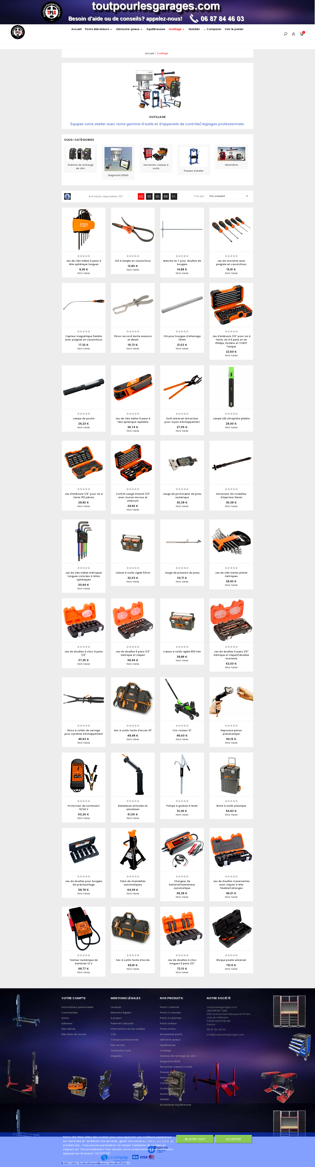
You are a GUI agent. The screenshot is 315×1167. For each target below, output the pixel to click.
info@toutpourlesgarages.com (225, 1034)
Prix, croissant (229, 196)
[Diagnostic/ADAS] (118, 159)
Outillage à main (170, 1088)
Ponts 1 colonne (169, 1007)
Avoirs (65, 1018)
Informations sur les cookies (128, 1029)
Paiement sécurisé (122, 1023)
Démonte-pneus (170, 1039)
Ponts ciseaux (168, 1023)
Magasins (116, 1056)
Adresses (67, 1023)
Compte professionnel (124, 1039)
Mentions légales (121, 1012)
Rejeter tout (195, 1139)
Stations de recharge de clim (81, 166)
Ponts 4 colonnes (170, 1018)
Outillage (165, 1050)
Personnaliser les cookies (115, 1162)
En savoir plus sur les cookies (81, 1162)
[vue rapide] (178, 405)
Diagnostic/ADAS (118, 175)
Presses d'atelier (194, 170)
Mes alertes (69, 1029)
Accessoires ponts (171, 1034)
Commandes (70, 1012)
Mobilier (164, 1099)
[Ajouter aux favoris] (193, 405)
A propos (116, 1018)
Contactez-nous (121, 1050)
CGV (113, 1034)
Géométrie (231, 165)
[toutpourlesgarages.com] (157, 12)
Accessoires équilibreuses (175, 1104)
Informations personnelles (78, 1007)
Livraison (116, 1007)
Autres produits (169, 1094)
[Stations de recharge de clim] (80, 153)
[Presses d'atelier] (194, 156)
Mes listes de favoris (74, 1034)
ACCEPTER (233, 1139)
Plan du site (118, 1045)
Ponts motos (168, 1029)
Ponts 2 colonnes (170, 1012)
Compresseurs (169, 1083)
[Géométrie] (231, 153)
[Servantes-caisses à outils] (156, 153)
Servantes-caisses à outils (156, 166)
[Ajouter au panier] (170, 405)
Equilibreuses (168, 1045)
